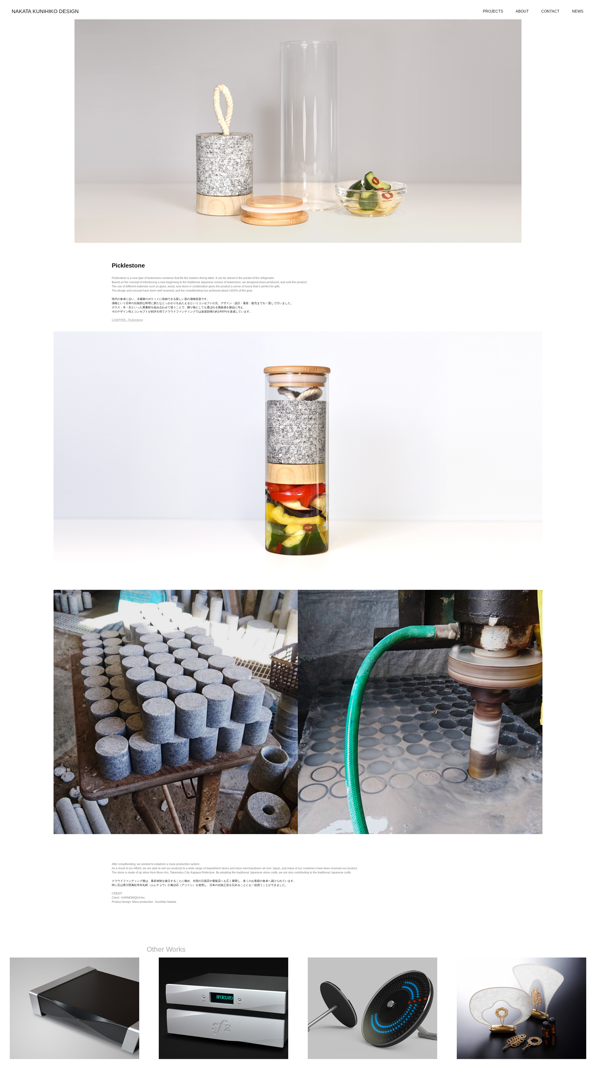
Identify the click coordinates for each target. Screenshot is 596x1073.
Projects (493, 11)
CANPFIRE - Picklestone (127, 320)
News (577, 11)
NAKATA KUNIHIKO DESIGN (45, 11)
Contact (550, 11)
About (522, 11)
